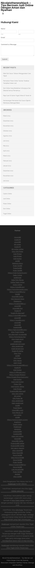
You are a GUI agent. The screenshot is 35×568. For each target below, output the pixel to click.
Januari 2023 (7, 166)
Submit (4, 59)
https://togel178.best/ (17, 375)
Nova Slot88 (17, 455)
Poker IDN (17, 384)
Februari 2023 (7, 161)
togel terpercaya (17, 349)
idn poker (17, 244)
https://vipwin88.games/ (17, 315)
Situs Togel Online (17, 332)
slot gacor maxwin (17, 448)
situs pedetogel (17, 346)
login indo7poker (17, 382)
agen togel (17, 363)
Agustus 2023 (7, 136)
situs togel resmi (17, 339)
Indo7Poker (17, 254)
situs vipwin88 (17, 450)
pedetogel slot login (17, 344)
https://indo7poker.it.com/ (17, 273)
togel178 (17, 240)
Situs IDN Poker (17, 251)
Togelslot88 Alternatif (17, 391)
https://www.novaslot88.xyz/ (17, 365)
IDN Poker (17, 358)
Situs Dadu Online (18, 500)
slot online (17, 415)
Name (3, 29)
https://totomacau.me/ (17, 337)
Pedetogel (17, 427)
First (2, 34)
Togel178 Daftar (17, 351)
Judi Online (6, 198)
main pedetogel (17, 403)
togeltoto (17, 422)
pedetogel (17, 278)
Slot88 (17, 294)
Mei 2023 (6, 146)
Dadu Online (17, 275)
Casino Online (7, 193)
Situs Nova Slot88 (17, 458)
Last (19, 34)
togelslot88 (17, 327)
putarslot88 (17, 431)
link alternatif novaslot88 (17, 334)
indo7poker (17, 259)
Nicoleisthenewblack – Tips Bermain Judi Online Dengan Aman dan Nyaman (17, 6)
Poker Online (7, 203)
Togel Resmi (17, 408)
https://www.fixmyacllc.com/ (17, 289)
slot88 (17, 261)
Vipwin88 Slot (17, 308)
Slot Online (6, 208)
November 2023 (8, 126)
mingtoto (17, 429)
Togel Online (7, 213)
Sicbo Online (17, 285)
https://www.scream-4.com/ (17, 420)
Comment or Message (8, 44)
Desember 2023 (8, 121)
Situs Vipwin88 (17, 453)
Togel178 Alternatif (17, 313)
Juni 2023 (6, 141)
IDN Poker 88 (17, 398)
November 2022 (8, 176)
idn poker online (17, 249)
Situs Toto (17, 353)
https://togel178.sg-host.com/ (18, 377)
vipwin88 (17, 242)
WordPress (18, 565)
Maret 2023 (6, 156)
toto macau (17, 360)
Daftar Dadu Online (17, 282)
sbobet (17, 474)
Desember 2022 (8, 171)
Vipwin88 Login (17, 410)
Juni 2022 (6, 181)
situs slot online (17, 394)
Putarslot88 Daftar (17, 443)
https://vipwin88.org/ (17, 292)
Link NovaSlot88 (17, 469)
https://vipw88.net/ (17, 287)
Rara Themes (23, 563)
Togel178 (17, 311)
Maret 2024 (6, 116)
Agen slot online (17, 436)
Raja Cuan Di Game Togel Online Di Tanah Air (17, 95)
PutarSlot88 (17, 268)
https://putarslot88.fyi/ (17, 465)
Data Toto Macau (17, 280)
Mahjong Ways (17, 263)
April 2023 (6, 151)
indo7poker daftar (17, 386)
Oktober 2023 (7, 131)
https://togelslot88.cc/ (17, 304)
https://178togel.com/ (17, 372)
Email (3, 37)
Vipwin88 (17, 237)
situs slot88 (17, 476)
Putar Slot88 (17, 266)
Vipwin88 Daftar (17, 296)
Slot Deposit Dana (17, 299)
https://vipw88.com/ (17, 320)
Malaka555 (17, 301)
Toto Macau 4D (17, 413)
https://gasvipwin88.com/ (17, 330)
